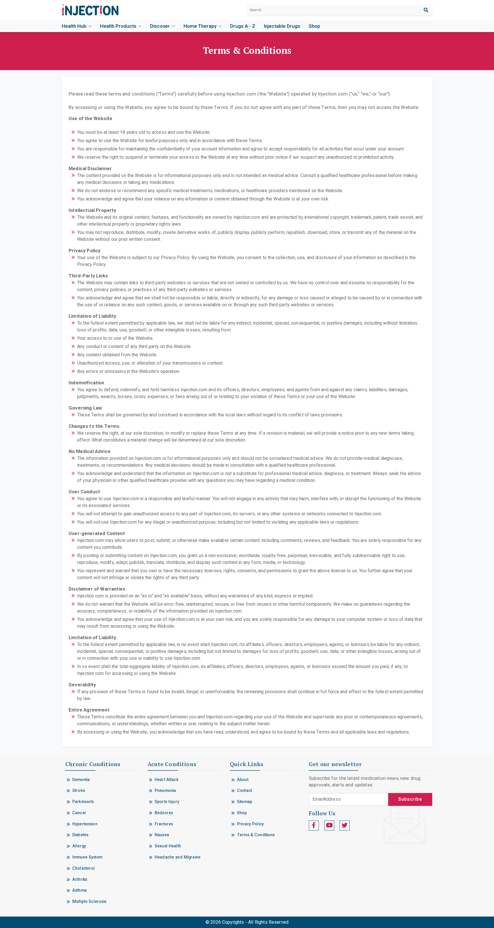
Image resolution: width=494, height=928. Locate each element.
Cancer (79, 813)
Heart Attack (167, 780)
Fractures (164, 824)
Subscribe (410, 799)
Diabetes (80, 835)
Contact (244, 791)
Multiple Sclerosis (89, 902)
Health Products (119, 26)
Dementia (81, 780)
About (242, 780)
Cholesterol (83, 868)
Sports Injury (167, 802)
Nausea (162, 835)
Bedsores (164, 813)
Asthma (79, 890)
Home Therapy (201, 26)
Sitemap (244, 802)
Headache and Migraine (177, 857)
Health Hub (74, 26)
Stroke (78, 791)
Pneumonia (165, 791)
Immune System (87, 857)
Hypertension (84, 824)
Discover (160, 26)
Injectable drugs (282, 26)
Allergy (79, 846)
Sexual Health (168, 846)
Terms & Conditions (256, 835)
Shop (314, 26)
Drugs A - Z (242, 26)
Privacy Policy (250, 824)
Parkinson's (83, 802)
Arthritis (79, 880)
